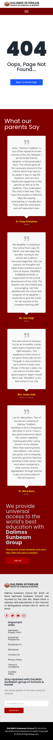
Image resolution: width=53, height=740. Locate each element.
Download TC (15, 644)
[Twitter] (12, 615)
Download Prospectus (14, 638)
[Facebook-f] (6, 615)
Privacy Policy (15, 659)
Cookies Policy (12, 672)
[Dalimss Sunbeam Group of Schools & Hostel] (21, 585)
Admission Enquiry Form (14, 631)
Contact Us (14, 654)
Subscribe (14, 710)
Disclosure (13, 649)
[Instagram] (23, 615)
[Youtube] (18, 615)
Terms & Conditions (13, 665)
